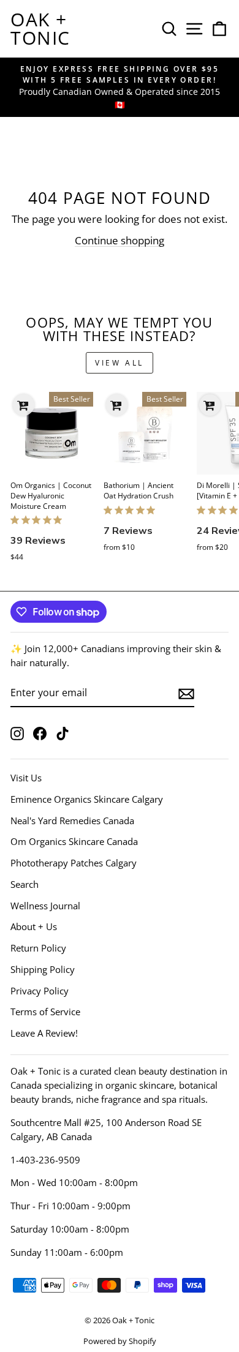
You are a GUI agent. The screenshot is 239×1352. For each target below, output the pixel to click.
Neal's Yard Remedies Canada (72, 820)
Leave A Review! (44, 1033)
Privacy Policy (39, 991)
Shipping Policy (42, 969)
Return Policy (38, 948)
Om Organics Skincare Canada (74, 841)
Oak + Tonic (40, 28)
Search (24, 884)
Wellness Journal (45, 905)
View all (119, 363)
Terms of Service (45, 1011)
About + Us (33, 926)
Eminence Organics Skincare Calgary (86, 799)
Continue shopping (119, 240)
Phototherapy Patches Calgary (73, 863)
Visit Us (26, 778)
